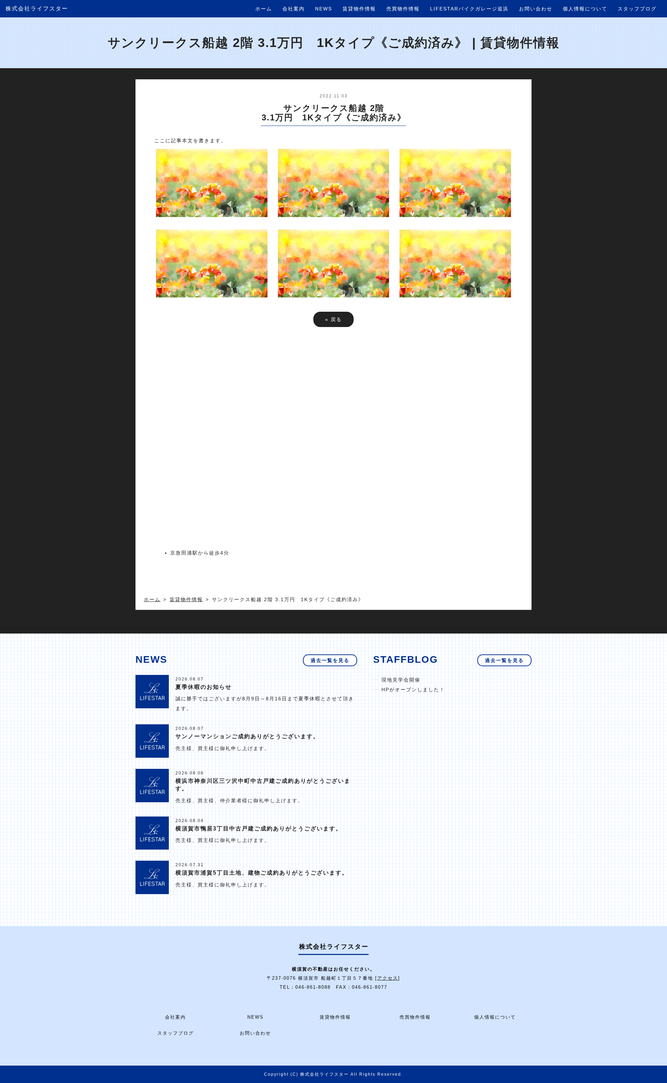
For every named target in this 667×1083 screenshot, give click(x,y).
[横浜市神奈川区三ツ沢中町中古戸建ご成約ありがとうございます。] (152, 785)
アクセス (387, 978)
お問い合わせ (535, 8)
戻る (333, 319)
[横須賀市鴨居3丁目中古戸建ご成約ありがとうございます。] (152, 832)
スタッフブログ (637, 8)
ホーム (263, 8)
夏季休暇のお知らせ (203, 687)
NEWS (323, 8)
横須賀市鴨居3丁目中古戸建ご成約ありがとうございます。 (258, 828)
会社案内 (293, 8)
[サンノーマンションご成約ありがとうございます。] (152, 740)
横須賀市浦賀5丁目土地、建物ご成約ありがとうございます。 (261, 873)
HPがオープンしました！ (413, 689)
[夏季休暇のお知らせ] (152, 691)
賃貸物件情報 (359, 8)
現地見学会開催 (400, 680)
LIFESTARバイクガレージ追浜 (469, 8)
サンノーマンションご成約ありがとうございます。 (247, 736)
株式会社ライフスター (37, 8)
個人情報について (585, 8)
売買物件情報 (403, 8)
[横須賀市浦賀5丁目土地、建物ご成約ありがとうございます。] (152, 877)
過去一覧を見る (330, 660)
